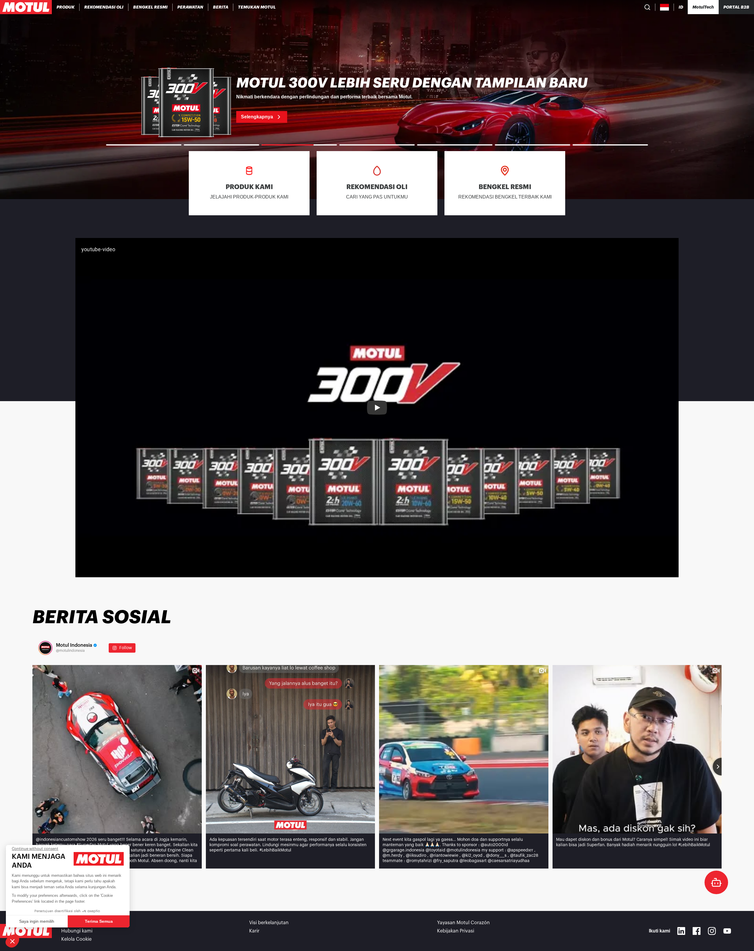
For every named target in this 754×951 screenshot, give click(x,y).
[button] (12, 941)
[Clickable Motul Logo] (26, 7)
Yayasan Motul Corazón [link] (463, 922)
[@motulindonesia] (45, 648)
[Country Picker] (664, 7)
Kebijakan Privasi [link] (455, 931)
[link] (190, 7)
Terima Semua (99, 921)
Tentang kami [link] (76, 922)
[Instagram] (712, 931)
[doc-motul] (716, 882)
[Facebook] (696, 931)
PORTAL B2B (736, 7)
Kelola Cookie (76, 939)
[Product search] (647, 7)
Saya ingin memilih (36, 921)
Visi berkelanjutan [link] (269, 922)
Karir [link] (254, 931)
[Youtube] (727, 931)
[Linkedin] (681, 931)
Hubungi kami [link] (76, 931)
